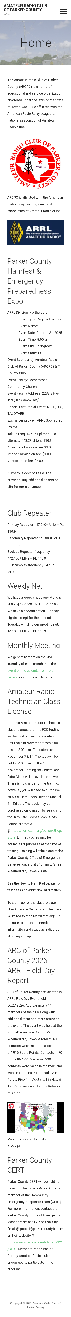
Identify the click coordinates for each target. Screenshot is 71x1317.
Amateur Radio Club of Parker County (25, 7)
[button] (65, 13)
